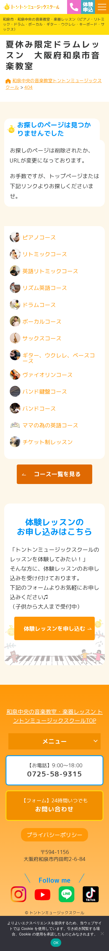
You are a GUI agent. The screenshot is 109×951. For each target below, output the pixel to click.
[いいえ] (102, 933)
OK (56, 942)
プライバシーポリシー (54, 835)
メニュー (54, 741)
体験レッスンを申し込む (54, 628)
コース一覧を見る (57, 474)
